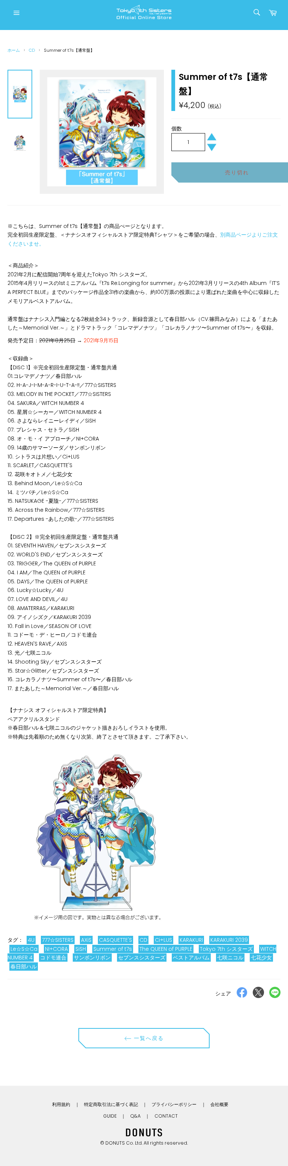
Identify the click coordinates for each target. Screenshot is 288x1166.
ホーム (14, 50)
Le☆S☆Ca (24, 949)
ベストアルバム (191, 957)
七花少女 (261, 957)
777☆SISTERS (58, 940)
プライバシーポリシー (174, 1104)
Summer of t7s (112, 949)
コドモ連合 (53, 957)
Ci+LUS (163, 940)
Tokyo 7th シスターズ (226, 949)
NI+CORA (56, 949)
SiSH (80, 949)
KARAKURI (191, 940)
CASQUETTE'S (115, 940)
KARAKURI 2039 (229, 940)
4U (31, 940)
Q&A (135, 1116)
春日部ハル (23, 966)
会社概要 (219, 1104)
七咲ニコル (230, 957)
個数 (176, 128)
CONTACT (166, 1116)
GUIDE (110, 1116)
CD (32, 50)
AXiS (86, 940)
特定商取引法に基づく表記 (111, 1104)
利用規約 (61, 1104)
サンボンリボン (92, 957)
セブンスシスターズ (141, 957)
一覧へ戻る (148, 1038)
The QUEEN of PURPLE (166, 949)
